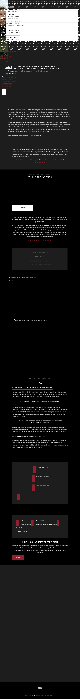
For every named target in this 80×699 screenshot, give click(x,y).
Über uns (9, 61)
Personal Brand (13, 11)
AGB (53, 695)
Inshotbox (9, 64)
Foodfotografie (13, 30)
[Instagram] (4, 1)
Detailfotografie (14, 32)
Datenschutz (47, 695)
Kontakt (8, 68)
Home (7, 3)
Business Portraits (14, 16)
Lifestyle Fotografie (15, 28)
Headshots (12, 14)
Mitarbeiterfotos (14, 21)
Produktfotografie (33, 160)
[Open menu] (4, 92)
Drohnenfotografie (13, 35)
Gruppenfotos (13, 18)
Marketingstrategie (13, 39)
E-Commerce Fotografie (16, 25)
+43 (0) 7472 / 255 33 (10, 73)
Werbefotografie (12, 37)
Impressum (38, 695)
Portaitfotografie (21, 160)
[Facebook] (2, 1)
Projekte (9, 42)
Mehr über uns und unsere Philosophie (40, 240)
